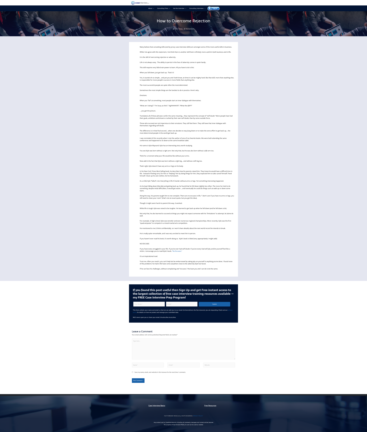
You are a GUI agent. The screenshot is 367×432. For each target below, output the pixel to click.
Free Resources (210, 405)
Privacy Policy (198, 416)
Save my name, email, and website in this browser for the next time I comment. (160, 372)
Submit (214, 304)
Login (212, 8)
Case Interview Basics (156, 405)
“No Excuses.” (177, 251)
